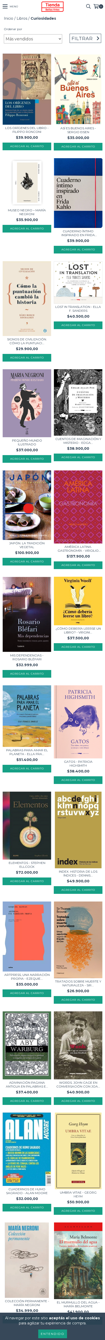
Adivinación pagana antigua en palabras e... (27, 1084)
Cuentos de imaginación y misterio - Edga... (78, 441)
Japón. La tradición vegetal (27, 545)
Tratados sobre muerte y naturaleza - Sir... (78, 983)
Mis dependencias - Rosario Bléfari (27, 657)
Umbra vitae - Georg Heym (78, 1194)
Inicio (8, 18)
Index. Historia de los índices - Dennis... (78, 873)
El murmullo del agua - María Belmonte (78, 1304)
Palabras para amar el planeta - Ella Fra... (27, 752)
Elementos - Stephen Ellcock (27, 865)
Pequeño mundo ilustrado (27, 442)
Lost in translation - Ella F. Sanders (78, 309)
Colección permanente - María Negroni (27, 1303)
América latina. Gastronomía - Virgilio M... (78, 548)
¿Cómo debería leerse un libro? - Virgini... (78, 630)
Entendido (52, 1334)
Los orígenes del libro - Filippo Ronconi (27, 130)
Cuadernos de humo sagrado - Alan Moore (27, 1191)
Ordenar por (13, 29)
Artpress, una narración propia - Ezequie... (27, 976)
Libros (22, 18)
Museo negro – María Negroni (27, 212)
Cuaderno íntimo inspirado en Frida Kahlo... (78, 233)
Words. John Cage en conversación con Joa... (78, 1084)
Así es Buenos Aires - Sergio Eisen (78, 130)
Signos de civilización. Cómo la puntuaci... (27, 341)
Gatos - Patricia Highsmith (78, 763)
